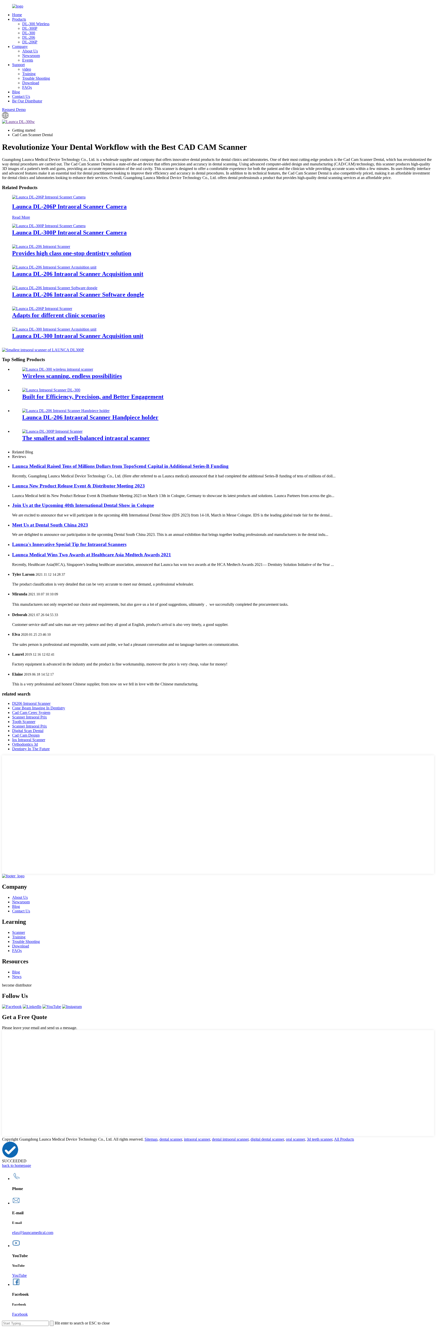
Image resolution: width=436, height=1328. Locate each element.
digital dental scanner (267, 1139)
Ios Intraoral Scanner (28, 740)
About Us (30, 51)
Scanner (18, 932)
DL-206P (29, 42)
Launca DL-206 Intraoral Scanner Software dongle (78, 294)
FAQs (27, 87)
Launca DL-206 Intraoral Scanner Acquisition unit (77, 274)
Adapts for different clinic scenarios (58, 315)
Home (17, 15)
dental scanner (170, 1139)
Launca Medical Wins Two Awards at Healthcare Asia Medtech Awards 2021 (91, 554)
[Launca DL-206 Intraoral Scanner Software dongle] (54, 288)
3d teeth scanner (319, 1139)
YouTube (19, 1275)
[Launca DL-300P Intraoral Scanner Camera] (49, 226)
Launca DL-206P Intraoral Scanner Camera (69, 206)
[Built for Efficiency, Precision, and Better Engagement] (51, 390)
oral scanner (295, 1139)
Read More (21, 217)
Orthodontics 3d (25, 744)
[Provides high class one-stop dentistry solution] (41, 246)
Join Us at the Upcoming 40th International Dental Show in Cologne (83, 505)
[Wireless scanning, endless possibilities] (57, 369)
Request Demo (14, 109)
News (16, 976)
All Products (344, 1139)
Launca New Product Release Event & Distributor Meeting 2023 (78, 485)
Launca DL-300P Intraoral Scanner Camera (69, 232)
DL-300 (28, 33)
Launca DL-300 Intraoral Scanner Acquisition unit (77, 336)
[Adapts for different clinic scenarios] (42, 308)
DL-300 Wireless (35, 24)
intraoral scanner (197, 1139)
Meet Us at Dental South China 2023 (50, 525)
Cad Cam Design (26, 735)
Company (20, 46)
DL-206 (28, 37)
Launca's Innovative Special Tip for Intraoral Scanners (69, 544)
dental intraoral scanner (230, 1139)
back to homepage (16, 1165)
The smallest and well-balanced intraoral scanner (86, 438)
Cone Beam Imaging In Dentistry (38, 708)
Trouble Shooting (36, 78)
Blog (16, 92)
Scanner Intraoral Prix (29, 717)
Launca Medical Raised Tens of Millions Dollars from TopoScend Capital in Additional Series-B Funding (120, 466)
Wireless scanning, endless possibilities (72, 376)
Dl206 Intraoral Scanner (31, 703)
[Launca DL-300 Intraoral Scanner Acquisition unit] (54, 329)
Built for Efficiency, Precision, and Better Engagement (93, 396)
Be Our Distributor (27, 101)
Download (30, 83)
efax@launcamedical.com (32, 1232)
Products (19, 19)
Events (27, 60)
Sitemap (151, 1139)
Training (29, 74)
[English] (5, 117)
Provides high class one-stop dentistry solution (71, 253)
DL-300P (29, 28)
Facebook (20, 1314)
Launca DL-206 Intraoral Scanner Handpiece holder (90, 417)
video (26, 69)
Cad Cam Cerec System (31, 712)
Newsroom (31, 55)
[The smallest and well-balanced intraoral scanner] (52, 431)
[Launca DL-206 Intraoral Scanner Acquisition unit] (54, 267)
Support (18, 65)
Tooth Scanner (23, 721)
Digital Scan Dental (27, 731)
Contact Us (21, 96)
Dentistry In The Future (31, 749)
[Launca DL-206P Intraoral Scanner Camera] (49, 197)
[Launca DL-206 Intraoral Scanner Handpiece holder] (66, 411)
